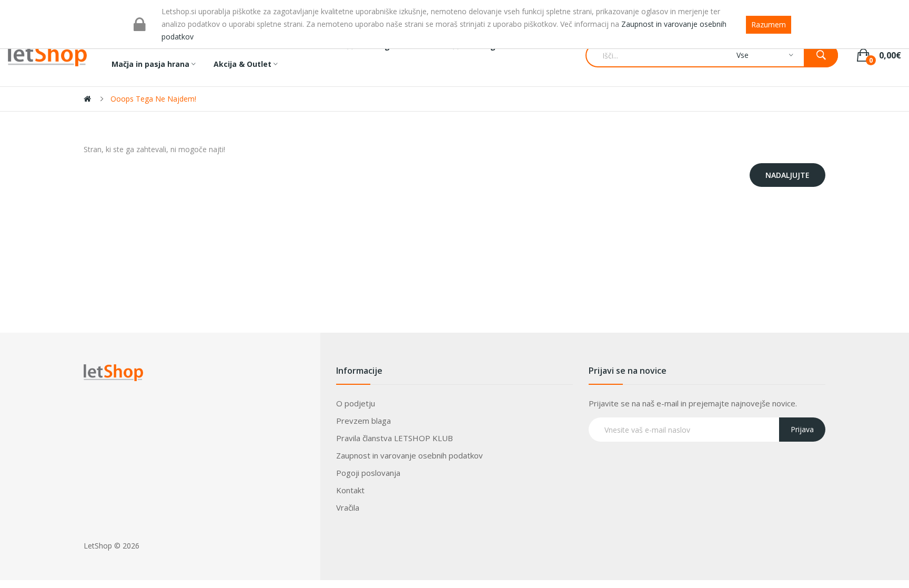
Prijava (802, 429)
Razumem (768, 24)
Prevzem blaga (363, 420)
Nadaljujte (787, 175)
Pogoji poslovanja (368, 472)
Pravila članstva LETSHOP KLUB (394, 438)
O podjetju (355, 403)
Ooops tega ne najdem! (153, 99)
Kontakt (350, 490)
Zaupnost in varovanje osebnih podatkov (409, 455)
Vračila (347, 507)
